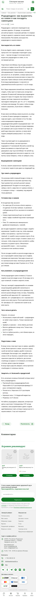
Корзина (3, 523)
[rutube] (20, 569)
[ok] (7, 569)
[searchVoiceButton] (28, 9)
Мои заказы (4, 518)
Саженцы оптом (22, 529)
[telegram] (11, 569)
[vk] (3, 569)
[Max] (33, 2)
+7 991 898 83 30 (10, 558)
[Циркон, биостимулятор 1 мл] (26, 456)
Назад (7, 424)
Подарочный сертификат (8, 526)
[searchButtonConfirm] (32, 9)
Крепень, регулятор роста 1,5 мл (9, 468)
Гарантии (21, 521)
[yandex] (15, 569)
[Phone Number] (3, 2)
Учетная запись (5, 516)
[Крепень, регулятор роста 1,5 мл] (9, 456)
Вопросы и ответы (6, 529)
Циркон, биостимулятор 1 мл (26, 467)
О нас (19, 523)
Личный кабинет (6, 512)
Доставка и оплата (23, 518)
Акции (20, 516)
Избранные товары (6, 521)
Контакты (21, 526)
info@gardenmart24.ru (11, 561)
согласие (3, 505)
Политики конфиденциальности (23, 507)
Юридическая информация (25, 531)
